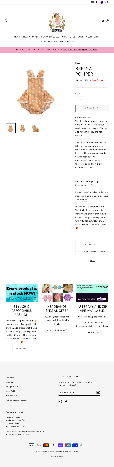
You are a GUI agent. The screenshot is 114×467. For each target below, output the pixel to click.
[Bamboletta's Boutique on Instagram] (60, 401)
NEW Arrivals (31, 37)
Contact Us (10, 377)
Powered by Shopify (57, 456)
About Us (9, 382)
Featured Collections (54, 37)
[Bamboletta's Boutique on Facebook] (66, 401)
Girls (72, 37)
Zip (92, 317)
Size (77, 93)
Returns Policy (11, 395)
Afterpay (82, 317)
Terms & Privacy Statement (17, 400)
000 (80, 99)
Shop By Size (67, 42)
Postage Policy (12, 386)
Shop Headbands (57, 330)
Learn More (21, 348)
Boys (80, 37)
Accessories (93, 37)
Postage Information (92, 251)
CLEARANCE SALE (49, 42)
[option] (57, 49)
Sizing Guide (92, 244)
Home (17, 37)
